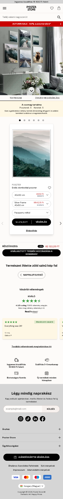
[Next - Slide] (60, 223)
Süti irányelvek (48, 465)
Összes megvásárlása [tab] (47, 98)
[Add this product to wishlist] (49, 188)
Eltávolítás (31, 230)
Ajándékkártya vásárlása (33, 457)
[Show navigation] (4, 8)
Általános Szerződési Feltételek (23, 465)
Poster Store (38, 492)
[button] (31, 90)
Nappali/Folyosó (33, 275)
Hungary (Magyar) (32, 486)
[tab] (51, 8)
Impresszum (19, 470)
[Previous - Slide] (2, 223)
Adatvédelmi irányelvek (38, 470)
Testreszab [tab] (16, 98)
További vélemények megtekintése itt (32, 346)
